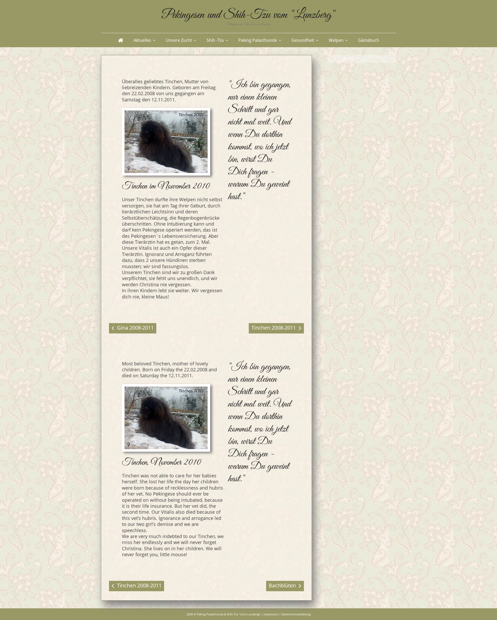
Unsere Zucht (179, 40)
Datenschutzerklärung (296, 614)
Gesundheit (302, 40)
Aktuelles (142, 40)
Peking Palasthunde (257, 40)
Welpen (336, 40)
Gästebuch (368, 40)
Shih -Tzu (215, 40)
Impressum (271, 614)
